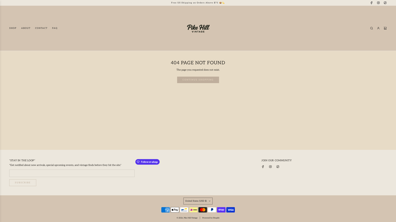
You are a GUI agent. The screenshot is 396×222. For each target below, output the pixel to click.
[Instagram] (378, 2)
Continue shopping (198, 79)
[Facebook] (371, 2)
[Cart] (385, 28)
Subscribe (23, 182)
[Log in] (378, 28)
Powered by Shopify (211, 218)
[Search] (371, 28)
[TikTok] (385, 2)
